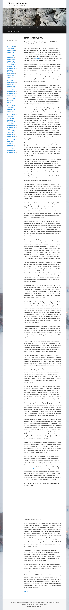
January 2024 (10, 52)
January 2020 (10, 75)
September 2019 (11, 79)
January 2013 (10, 138)
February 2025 (11, 47)
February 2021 (11, 63)
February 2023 (11, 54)
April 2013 (10, 132)
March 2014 (10, 120)
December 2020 (11, 66)
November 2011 (11, 152)
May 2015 (9, 113)
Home (9, 28)
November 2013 (11, 127)
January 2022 (10, 61)
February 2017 (11, 95)
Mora (34, 469)
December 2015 (11, 109)
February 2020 (11, 73)
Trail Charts (24, 28)
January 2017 (10, 97)
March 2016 (10, 104)
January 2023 (10, 56)
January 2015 (10, 116)
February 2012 (11, 147)
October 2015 (10, 111)
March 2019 (10, 81)
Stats (30, 28)
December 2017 (11, 91)
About (45, 28)
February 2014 (11, 122)
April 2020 (10, 70)
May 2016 (9, 102)
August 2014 (10, 118)
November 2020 (11, 68)
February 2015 (11, 115)
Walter (37, 58)
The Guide (15, 28)
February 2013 (11, 136)
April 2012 (10, 143)
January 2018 (10, 89)
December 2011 (11, 150)
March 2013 (10, 134)
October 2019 (10, 77)
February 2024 (11, 50)
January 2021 (10, 64)
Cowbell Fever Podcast (13, 31)
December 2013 (11, 125)
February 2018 (11, 88)
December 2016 (11, 98)
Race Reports (37, 28)
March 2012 (10, 145)
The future (52, 28)
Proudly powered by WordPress (34, 606)
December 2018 (11, 86)
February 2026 (11, 45)
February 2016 (11, 106)
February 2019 (11, 82)
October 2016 (10, 100)
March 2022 (10, 57)
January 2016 (10, 107)
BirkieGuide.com (17, 3)
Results (26, 591)
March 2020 (10, 72)
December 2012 (11, 140)
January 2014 (10, 123)
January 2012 (10, 148)
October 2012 (10, 141)
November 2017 (11, 93)
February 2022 (11, 59)
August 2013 (10, 131)
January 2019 (10, 84)
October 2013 (10, 129)
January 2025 (10, 48)
